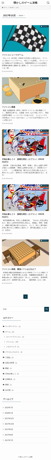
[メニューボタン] (3, 3)
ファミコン (12, 342)
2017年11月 (9, 418)
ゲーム (9, 332)
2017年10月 (9, 424)
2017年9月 (9, 429)
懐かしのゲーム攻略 (26, 3)
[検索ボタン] (48, 3)
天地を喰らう (12, 374)
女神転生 (10, 379)
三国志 (9, 357)
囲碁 (8, 368)
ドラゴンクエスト (13, 352)
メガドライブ (12, 347)
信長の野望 (11, 363)
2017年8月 (9, 435)
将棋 (8, 385)
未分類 (9, 390)
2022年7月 (9, 407)
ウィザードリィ (13, 326)
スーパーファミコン (15, 337)
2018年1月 (9, 413)
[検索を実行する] (46, 309)
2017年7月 (9, 440)
